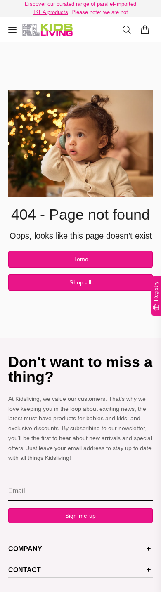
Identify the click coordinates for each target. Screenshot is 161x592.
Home (80, 259)
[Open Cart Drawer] (145, 29)
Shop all (80, 282)
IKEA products (50, 12)
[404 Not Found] (47, 30)
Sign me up (80, 515)
